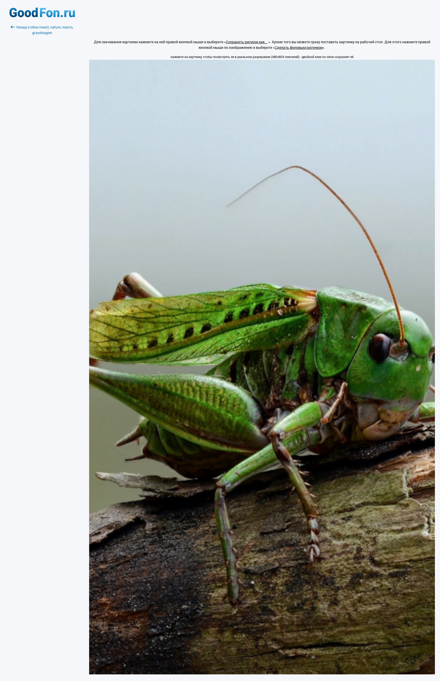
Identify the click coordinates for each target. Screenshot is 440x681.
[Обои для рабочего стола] (42, 15)
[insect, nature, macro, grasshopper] (262, 673)
